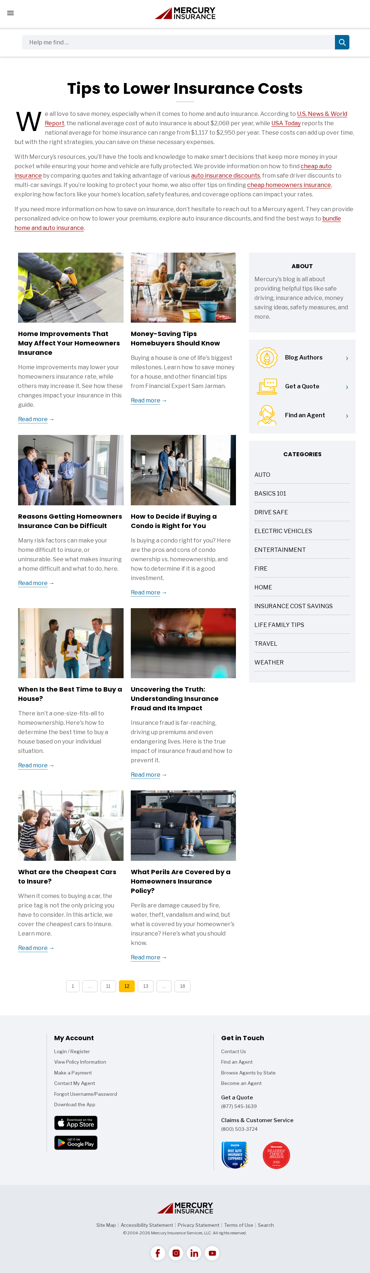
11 (108, 986)
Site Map (106, 1225)
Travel (266, 644)
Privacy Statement (198, 1225)
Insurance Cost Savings (293, 607)
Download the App (74, 1104)
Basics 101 (270, 494)
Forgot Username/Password (85, 1094)
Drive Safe (271, 513)
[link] (158, 1253)
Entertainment (280, 550)
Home (263, 588)
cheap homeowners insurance (289, 185)
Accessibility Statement (147, 1225)
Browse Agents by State (248, 1073)
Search (266, 1225)
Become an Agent (241, 1083)
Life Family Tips (279, 626)
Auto (262, 475)
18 (182, 986)
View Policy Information (80, 1062)
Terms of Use (238, 1225)
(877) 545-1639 (239, 1106)
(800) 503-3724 (239, 1129)
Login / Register (72, 1051)
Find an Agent (237, 1062)
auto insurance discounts (225, 175)
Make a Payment (73, 1073)
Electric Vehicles (283, 532)
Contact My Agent (74, 1083)
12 (126, 986)
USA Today (286, 123)
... (90, 986)
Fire (260, 569)
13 (145, 986)
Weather (269, 663)
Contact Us (233, 1051)
